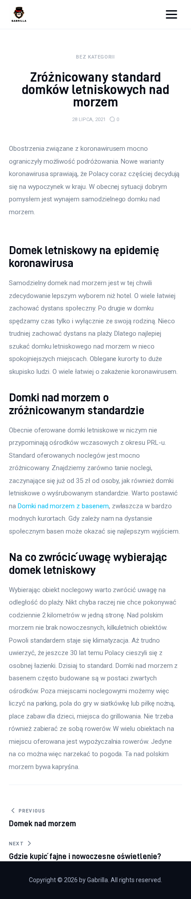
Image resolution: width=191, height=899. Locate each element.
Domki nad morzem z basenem (63, 506)
